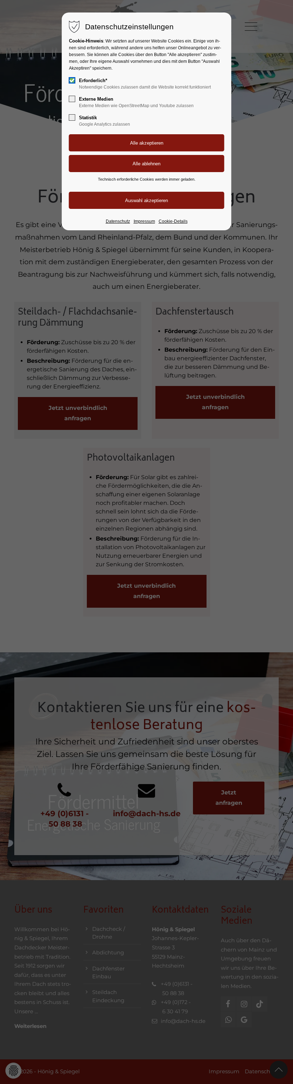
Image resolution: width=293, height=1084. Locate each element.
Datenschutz (118, 221)
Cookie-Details (173, 221)
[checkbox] (72, 80)
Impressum (144, 221)
